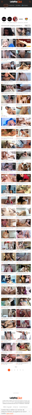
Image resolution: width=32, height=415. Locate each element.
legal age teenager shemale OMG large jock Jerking (7, 205)
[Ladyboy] (23, 111)
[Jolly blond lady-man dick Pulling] (8, 179)
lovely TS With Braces (20, 228)
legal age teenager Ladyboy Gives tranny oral (7, 318)
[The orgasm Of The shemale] (8, 134)
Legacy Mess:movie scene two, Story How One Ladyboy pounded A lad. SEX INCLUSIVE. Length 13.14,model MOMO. (22, 138)
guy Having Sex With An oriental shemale (22, 126)
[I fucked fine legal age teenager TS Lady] (23, 258)
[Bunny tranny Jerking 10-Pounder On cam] (23, 78)
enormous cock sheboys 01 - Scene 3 (22, 194)
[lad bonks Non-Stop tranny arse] (23, 100)
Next (16, 367)
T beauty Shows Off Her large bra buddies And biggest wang (7, 194)
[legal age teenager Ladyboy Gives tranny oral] (8, 314)
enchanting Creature (5, 126)
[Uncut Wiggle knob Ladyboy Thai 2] (8, 78)
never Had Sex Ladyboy (6, 340)
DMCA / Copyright (7, 407)
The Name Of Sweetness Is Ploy (22, 183)
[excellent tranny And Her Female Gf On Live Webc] (8, 280)
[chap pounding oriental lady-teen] (8, 156)
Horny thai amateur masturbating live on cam (7, 239)
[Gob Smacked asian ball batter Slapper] (23, 33)
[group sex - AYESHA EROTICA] (23, 280)
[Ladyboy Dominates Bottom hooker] (23, 246)
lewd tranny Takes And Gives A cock (7, 149)
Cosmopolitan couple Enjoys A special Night (7, 329)
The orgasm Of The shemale (7, 138)
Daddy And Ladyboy (20, 160)
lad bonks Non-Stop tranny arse (22, 104)
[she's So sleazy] (8, 100)
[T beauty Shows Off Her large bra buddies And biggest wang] (8, 190)
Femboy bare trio (20, 205)
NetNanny (22, 403)
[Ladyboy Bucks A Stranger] (8, 348)
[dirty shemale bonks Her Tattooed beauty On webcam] (8, 224)
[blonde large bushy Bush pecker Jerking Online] (8, 213)
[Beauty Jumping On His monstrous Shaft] (8, 291)
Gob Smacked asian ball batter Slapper (22, 36)
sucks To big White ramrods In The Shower (22, 171)
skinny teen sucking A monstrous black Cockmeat (22, 295)
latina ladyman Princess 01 (7, 36)
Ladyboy (18, 115)
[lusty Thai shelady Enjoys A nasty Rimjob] (23, 359)
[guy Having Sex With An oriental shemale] (23, 123)
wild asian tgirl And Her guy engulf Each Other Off (22, 93)
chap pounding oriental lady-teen (7, 160)
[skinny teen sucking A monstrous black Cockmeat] (23, 291)
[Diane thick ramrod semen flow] (23, 325)
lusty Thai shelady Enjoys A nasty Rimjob (22, 363)
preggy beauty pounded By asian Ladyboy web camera (7, 273)
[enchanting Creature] (8, 123)
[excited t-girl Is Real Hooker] (8, 246)
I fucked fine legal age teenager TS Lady (22, 261)
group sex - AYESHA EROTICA (22, 284)
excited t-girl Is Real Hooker (7, 250)
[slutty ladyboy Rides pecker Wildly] (8, 66)
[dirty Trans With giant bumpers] (23, 314)
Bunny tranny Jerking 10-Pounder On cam (22, 81)
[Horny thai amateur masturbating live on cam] (8, 235)
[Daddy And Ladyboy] (23, 156)
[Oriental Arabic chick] (23, 235)
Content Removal (23, 407)
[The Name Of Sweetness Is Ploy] (23, 179)
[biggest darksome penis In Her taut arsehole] (8, 359)
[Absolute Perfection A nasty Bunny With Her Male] (8, 168)
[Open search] (30, 1)
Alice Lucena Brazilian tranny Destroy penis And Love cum (22, 70)
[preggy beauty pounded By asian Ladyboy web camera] (8, 269)
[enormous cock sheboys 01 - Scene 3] (23, 190)
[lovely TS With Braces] (23, 224)
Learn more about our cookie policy (22, 402)
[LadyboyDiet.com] (16, 2)
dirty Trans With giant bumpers (22, 318)
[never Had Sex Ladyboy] (8, 336)
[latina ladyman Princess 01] (8, 33)
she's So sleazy (4, 104)
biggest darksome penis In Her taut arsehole (7, 363)
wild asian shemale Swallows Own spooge (7, 306)
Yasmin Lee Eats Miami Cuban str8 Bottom (22, 149)
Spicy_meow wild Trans (6, 59)
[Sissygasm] (23, 303)
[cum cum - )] (8, 111)
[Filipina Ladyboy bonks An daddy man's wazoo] (8, 89)
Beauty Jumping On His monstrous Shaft (7, 295)
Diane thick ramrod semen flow (22, 329)
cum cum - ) (3, 115)
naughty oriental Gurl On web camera (7, 261)
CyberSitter (27, 403)
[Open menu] (2, 1)
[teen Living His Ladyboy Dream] (23, 44)
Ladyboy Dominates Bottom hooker (22, 250)
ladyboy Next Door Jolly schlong (7, 48)
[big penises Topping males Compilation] (23, 213)
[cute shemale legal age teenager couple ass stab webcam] (23, 269)
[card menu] (15, 37)
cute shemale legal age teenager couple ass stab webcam (22, 273)
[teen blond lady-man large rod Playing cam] (23, 336)
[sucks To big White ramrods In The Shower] (23, 168)
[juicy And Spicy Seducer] (23, 55)
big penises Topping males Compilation (22, 216)
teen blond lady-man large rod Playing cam (22, 340)
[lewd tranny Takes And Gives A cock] (8, 145)
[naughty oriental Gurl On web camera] (8, 258)
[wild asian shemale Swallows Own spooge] (8, 303)
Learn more (9, 413)
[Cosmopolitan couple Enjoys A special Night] (8, 325)
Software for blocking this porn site (10, 403)
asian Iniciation (19, 351)
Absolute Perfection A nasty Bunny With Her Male (7, 171)
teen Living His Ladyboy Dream (22, 48)
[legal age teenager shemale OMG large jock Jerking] (8, 202)
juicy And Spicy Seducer (21, 59)
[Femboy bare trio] (23, 202)
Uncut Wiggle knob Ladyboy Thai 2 (7, 81)
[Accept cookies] (29, 411)
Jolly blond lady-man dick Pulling (7, 183)
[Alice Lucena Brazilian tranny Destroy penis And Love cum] (23, 66)
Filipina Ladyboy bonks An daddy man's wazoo (7, 93)
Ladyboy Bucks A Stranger (6, 351)
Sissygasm (18, 306)
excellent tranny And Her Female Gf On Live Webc (7, 284)
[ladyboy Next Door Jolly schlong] (8, 44)
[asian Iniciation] (23, 348)
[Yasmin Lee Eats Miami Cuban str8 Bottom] (23, 145)
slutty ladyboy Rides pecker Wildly (7, 70)
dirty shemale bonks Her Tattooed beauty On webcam (7, 228)
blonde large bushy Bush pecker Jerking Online (7, 216)
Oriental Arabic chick (20, 239)
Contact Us (15, 407)
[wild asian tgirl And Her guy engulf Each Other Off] (23, 89)
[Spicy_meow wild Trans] (8, 55)
